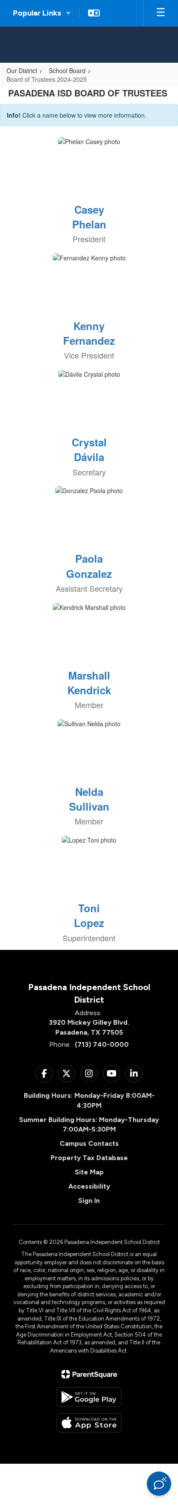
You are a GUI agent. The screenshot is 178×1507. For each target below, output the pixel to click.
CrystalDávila (89, 449)
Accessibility (89, 1186)
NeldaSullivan (89, 799)
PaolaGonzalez (89, 565)
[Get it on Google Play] (89, 1397)
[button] (41, 13)
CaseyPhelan (89, 216)
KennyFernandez (89, 333)
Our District (21, 70)
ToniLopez (89, 915)
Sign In (89, 1200)
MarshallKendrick (89, 682)
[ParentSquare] (89, 1374)
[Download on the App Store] (89, 1423)
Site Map (89, 1172)
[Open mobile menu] (160, 13)
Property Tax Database (89, 1158)
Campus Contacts (89, 1143)
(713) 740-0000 (102, 1044)
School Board (67, 70)
